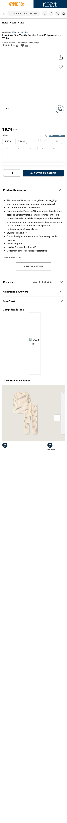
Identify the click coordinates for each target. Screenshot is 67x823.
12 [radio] (7, 155)
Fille (14, 22)
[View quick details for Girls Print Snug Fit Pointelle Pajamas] (4, 445)
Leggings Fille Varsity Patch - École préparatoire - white (31, 36)
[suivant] (57, 417)
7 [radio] (30, 148)
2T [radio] (34, 141)
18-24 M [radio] (21, 141)
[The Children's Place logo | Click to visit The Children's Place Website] (50, 4)
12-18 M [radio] (7, 141)
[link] (44, 13)
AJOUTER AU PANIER (43, 173)
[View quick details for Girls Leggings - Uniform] (50, 445)
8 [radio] (42, 148)
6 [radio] (18, 148)
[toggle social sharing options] (61, 57)
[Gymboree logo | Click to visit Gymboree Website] (17, 4)
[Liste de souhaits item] (51, 15)
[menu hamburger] (4, 13)
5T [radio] (7, 148)
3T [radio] (45, 141)
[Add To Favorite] (61, 67)
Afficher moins (33, 266)
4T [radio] (57, 141)
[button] (51, 13)
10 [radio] (54, 148)
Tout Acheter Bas (20, 32)
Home (5, 22)
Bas (22, 22)
